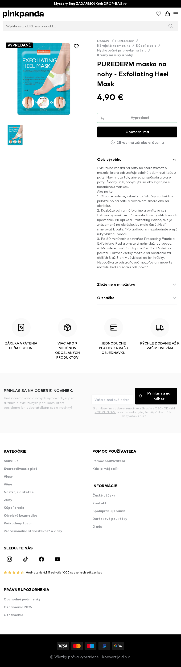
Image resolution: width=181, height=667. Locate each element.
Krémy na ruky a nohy (115, 55)
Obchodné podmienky (22, 599)
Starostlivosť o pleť (20, 469)
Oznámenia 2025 (18, 607)
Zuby (8, 500)
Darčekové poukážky (109, 519)
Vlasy (8, 476)
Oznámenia (13, 615)
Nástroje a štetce (19, 492)
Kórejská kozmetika (114, 45)
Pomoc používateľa (108, 461)
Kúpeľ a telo (146, 45)
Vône (8, 484)
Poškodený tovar (18, 523)
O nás (97, 526)
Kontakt (99, 503)
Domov (105, 41)
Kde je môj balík (105, 469)
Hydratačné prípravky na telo (122, 50)
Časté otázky (103, 495)
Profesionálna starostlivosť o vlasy (33, 531)
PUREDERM (124, 41)
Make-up (11, 461)
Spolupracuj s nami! (108, 511)
